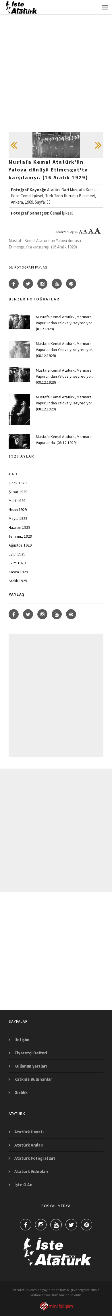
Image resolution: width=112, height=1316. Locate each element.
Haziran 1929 (19, 527)
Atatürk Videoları (31, 1171)
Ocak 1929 (17, 482)
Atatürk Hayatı (29, 1131)
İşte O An (23, 1184)
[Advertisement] (56, 76)
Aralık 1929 (18, 580)
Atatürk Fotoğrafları (34, 1158)
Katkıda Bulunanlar (33, 1079)
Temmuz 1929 (20, 536)
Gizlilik (21, 1092)
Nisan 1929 (18, 509)
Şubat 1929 (18, 491)
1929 (13, 473)
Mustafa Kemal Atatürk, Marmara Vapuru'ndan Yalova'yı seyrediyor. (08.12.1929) (64, 349)
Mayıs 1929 (18, 518)
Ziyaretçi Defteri (30, 1052)
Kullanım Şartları (30, 1066)
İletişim (21, 1039)
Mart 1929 (17, 500)
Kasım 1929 (18, 571)
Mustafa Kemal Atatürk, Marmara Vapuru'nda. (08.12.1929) (64, 439)
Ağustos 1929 (20, 545)
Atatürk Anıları (28, 1145)
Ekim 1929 (17, 563)
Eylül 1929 (17, 554)
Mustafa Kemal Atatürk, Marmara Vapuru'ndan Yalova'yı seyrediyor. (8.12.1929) (64, 322)
